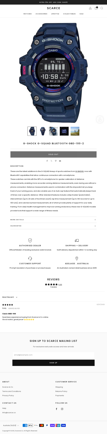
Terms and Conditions (11, 391)
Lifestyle (55, 14)
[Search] (101, 8)
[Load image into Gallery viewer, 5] (74, 131)
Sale (82, 14)
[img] (7, 305)
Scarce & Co (7, 387)
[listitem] (53, 2)
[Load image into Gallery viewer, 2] (42, 131)
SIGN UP (53, 363)
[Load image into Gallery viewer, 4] (64, 131)
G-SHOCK (79, 171)
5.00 (60, 284)
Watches (27, 14)
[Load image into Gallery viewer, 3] (53, 131)
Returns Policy (61, 391)
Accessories (41, 14)
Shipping (59, 387)
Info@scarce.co (9, 412)
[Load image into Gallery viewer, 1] (32, 131)
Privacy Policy (8, 395)
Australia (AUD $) (9, 425)
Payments (59, 395)
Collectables (69, 14)
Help (4, 408)
